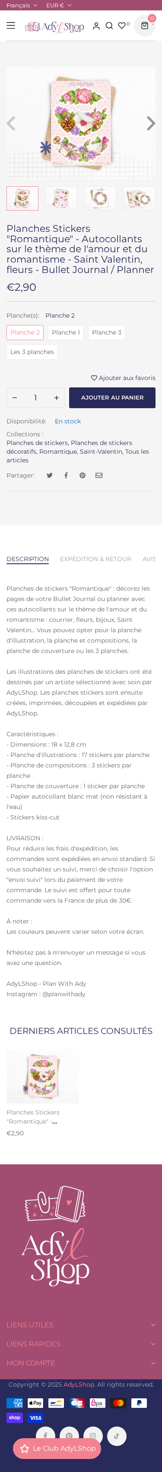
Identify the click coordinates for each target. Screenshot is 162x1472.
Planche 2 (25, 332)
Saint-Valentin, (102, 451)
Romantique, (58, 451)
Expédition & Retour (95, 559)
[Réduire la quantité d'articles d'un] (14, 397)
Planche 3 (106, 332)
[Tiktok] (117, 1436)
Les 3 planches (32, 352)
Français (18, 5)
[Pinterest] (69, 1436)
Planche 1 (66, 332)
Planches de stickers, (37, 443)
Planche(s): (40, 315)
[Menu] (10, 25)
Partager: (20, 475)
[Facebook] (45, 1436)
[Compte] (96, 25)
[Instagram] (93, 1436)
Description (27, 559)
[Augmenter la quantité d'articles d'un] (56, 397)
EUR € (55, 5)
